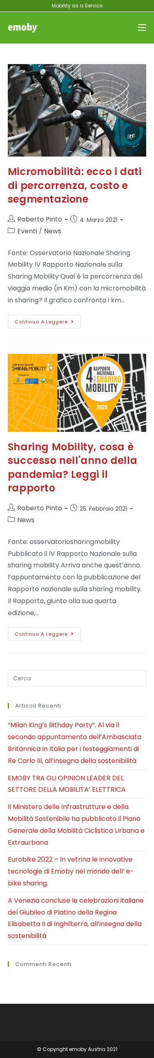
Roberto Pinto (39, 219)
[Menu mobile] (142, 28)
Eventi (27, 231)
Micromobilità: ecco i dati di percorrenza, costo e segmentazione (75, 185)
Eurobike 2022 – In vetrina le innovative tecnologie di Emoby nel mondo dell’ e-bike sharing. (71, 871)
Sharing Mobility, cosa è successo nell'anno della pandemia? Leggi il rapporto (72, 467)
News (52, 231)
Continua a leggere (48, 320)
